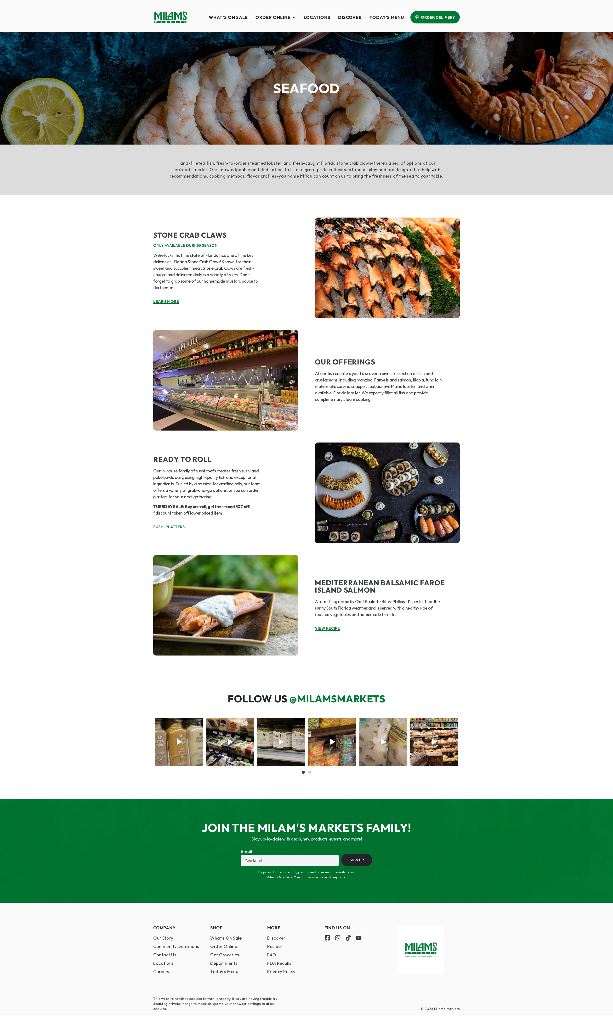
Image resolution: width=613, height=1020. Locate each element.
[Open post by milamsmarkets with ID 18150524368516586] (230, 742)
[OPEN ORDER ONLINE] (294, 17)
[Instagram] (338, 938)
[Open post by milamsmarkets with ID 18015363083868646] (383, 742)
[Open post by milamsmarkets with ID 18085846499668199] (281, 742)
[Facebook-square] (327, 938)
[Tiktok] (348, 938)
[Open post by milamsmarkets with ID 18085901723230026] (434, 742)
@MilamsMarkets (337, 698)
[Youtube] (359, 938)
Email (246, 851)
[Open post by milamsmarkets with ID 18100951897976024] (332, 742)
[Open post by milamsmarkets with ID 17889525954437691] (179, 742)
